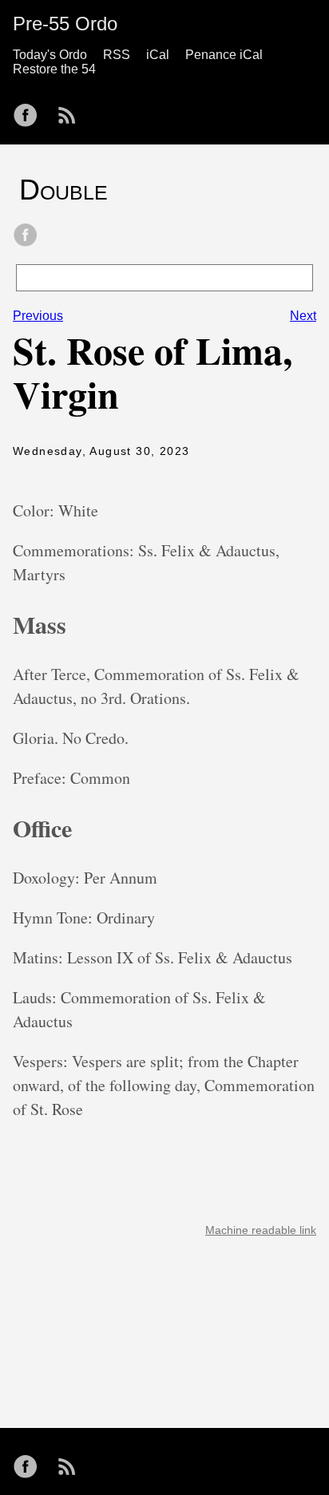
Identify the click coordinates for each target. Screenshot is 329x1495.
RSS (116, 54)
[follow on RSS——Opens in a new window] (71, 110)
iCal (157, 54)
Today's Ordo (50, 54)
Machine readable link (260, 1230)
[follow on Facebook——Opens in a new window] (30, 110)
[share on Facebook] (25, 236)
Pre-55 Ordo (65, 23)
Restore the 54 (54, 69)
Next (303, 315)
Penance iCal (224, 54)
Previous (38, 315)
